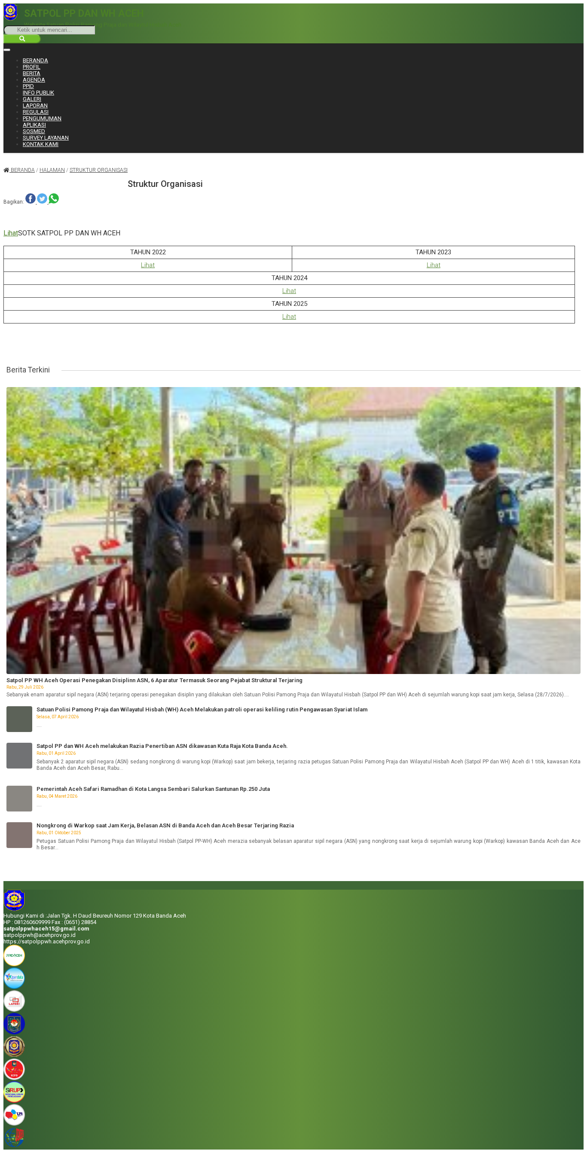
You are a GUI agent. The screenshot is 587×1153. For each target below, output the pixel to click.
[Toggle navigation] (6, 50)
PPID (28, 86)
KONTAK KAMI (40, 144)
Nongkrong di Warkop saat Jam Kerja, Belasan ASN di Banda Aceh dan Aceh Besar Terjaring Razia (165, 825)
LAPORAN (35, 105)
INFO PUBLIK (38, 92)
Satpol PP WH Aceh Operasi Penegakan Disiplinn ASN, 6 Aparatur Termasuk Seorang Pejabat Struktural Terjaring (154, 680)
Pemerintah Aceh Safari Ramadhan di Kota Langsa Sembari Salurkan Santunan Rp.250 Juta (153, 789)
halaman (52, 170)
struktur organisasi (99, 170)
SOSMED (34, 131)
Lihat (10, 233)
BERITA (31, 73)
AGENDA (34, 79)
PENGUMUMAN (42, 118)
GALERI (32, 99)
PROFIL (31, 67)
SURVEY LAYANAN (46, 137)
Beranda (22, 170)
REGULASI (36, 112)
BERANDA (35, 60)
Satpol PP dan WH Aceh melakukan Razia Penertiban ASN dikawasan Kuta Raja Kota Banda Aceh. (162, 746)
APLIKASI (34, 125)
